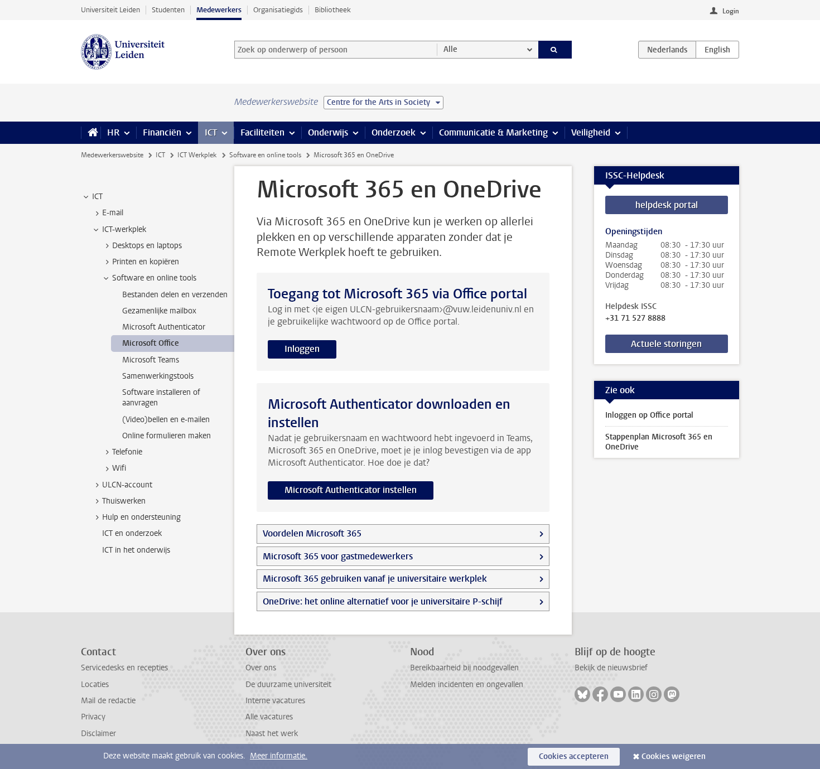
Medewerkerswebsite (112, 155)
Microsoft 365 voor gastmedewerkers (338, 556)
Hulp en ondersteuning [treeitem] (141, 517)
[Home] (90, 133)
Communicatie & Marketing (493, 132)
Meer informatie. (278, 756)
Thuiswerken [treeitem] (124, 501)
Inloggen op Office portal (649, 415)
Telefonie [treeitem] (127, 452)
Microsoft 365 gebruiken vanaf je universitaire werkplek (375, 578)
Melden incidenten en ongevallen (466, 684)
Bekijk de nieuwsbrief (611, 667)
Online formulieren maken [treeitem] (166, 436)
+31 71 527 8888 (635, 318)
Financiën (162, 132)
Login (730, 11)
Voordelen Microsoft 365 (312, 533)
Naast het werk (271, 733)
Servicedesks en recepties (124, 667)
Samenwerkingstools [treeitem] (158, 376)
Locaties (95, 684)
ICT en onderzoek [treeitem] (132, 533)
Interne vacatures (275, 700)
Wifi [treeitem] (119, 468)
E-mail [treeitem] (112, 212)
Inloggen (302, 349)
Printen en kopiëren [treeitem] (145, 262)
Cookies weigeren (673, 756)
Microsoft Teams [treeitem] (150, 360)
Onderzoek (394, 132)
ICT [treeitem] (97, 196)
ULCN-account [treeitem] (127, 485)
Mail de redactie (108, 700)
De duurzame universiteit (288, 684)
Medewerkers (219, 9)
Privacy (93, 717)
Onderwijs (328, 132)
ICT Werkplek (196, 155)
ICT (211, 132)
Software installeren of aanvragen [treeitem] (161, 397)
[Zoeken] (555, 50)
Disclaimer (98, 733)
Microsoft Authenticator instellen (350, 490)
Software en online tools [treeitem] (154, 278)
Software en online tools (265, 155)
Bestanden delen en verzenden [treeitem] (175, 294)
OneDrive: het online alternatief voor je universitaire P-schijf (383, 601)
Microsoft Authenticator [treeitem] (163, 327)
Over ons (260, 667)
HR (113, 132)
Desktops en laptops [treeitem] (147, 245)
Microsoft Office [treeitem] (150, 343)
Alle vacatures (269, 717)
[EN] (717, 50)
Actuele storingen (666, 344)
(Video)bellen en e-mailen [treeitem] (166, 419)
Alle (450, 49)
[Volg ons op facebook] (600, 694)
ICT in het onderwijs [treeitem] (136, 550)
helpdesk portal (666, 205)
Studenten (168, 9)
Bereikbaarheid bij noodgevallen (464, 667)
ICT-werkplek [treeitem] (124, 229)
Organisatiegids (278, 9)
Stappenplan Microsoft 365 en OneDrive (658, 442)
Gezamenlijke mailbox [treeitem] (159, 311)
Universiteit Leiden (110, 9)
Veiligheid (590, 132)
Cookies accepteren (574, 756)
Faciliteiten (262, 132)
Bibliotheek (333, 9)
